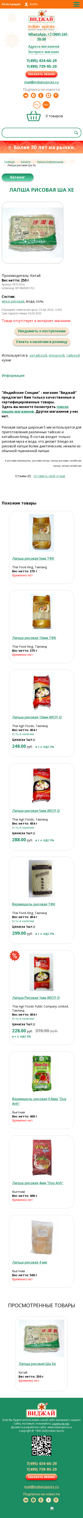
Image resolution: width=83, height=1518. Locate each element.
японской (56, 355)
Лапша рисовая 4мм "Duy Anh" (37, 1183)
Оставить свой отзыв (49, 476)
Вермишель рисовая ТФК (33, 904)
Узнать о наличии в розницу (41, 341)
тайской (73, 355)
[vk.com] (25, 95)
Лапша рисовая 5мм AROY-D (36, 810)
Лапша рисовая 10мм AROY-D (37, 717)
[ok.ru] (40, 95)
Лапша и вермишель (50, 161)
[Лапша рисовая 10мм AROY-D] (41, 692)
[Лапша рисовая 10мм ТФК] (41, 612)
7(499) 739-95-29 (41, 66)
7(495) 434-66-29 (41, 60)
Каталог (26, 161)
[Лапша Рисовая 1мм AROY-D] (41, 972)
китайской (38, 355)
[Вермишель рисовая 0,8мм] (41, 1073)
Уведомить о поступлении (42, 331)
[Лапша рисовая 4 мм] (41, 1237)
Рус (36, 105)
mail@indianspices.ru (41, 82)
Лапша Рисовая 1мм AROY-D (36, 997)
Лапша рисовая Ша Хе (37, 1363)
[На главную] (41, 22)
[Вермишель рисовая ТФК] (41, 879)
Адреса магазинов (43, 46)
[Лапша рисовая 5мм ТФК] (41, 533)
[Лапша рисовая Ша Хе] (41, 1338)
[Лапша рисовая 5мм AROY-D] (41, 785)
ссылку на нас (60, 1423)
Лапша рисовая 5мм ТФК (33, 558)
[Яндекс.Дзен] (48, 95)
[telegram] (33, 95)
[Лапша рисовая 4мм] (41, 1157)
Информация (13, 375)
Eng (46, 105)
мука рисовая (13, 301)
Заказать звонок (41, 74)
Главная (9, 161)
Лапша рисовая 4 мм (29, 1262)
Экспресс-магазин (43, 51)
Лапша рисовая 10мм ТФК (34, 637)
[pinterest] (56, 95)
